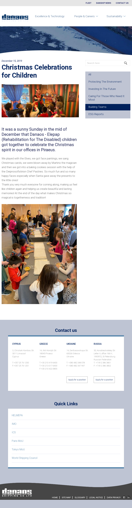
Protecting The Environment (105, 81)
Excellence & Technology (49, 16)
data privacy (114, 497)
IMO (14, 423)
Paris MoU (17, 440)
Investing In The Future (102, 88)
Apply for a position (77, 379)
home (55, 497)
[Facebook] (124, 497)
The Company (14, 16)
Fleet (88, 3)
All (89, 74)
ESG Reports (96, 114)
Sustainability (114, 16)
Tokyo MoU (18, 449)
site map (66, 497)
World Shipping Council (24, 457)
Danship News (103, 3)
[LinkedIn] (128, 497)
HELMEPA (17, 415)
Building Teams (97, 106)
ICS (14, 432)
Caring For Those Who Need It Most (106, 97)
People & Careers (84, 16)
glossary (80, 497)
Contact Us (122, 3)
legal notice (96, 497)
